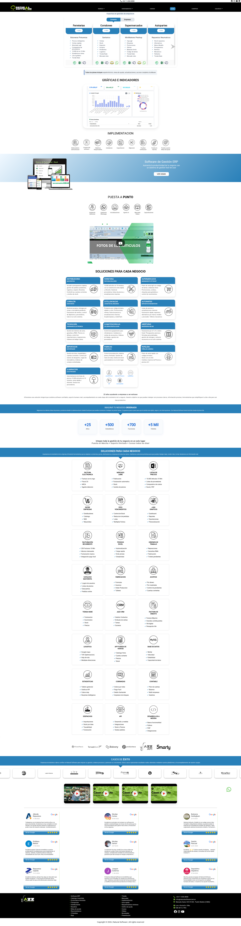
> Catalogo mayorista (77, 898)
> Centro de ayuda (127, 907)
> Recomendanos (75, 911)
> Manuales (124, 898)
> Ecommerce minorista (77, 900)
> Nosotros (73, 907)
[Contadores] (120, 380)
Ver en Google (30, 832)
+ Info (79, 30)
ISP (109, 383)
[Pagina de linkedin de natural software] (239, 1)
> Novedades (125, 913)
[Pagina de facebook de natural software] (231, 1)
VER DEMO (161, 174)
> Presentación (125, 915)
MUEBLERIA (130, 376)
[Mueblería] (130, 372)
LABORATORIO (109, 376)
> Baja (72, 915)
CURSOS (152, 9)
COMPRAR (195, 9)
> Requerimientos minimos (129, 905)
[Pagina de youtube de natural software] (236, 1)
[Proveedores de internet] (109, 380)
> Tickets (124, 896)
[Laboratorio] (109, 372)
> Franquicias (74, 902)
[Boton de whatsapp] (229, 789)
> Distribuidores (75, 905)
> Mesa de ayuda (75, 909)
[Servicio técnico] (120, 372)
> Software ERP (75, 896)
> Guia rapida (125, 902)
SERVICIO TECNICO (119, 376)
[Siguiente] (173, 46)
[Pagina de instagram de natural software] (234, 1)
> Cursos (123, 909)
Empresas (127, 19)
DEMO (173, 9)
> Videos (123, 911)
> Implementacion (126, 900)
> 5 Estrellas (74, 913)
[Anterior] (68, 46)
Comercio (113, 19)
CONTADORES (119, 383)
